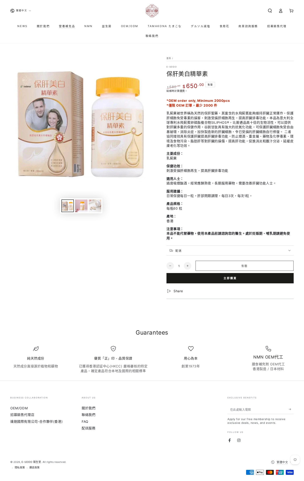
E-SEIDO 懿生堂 (31, 461)
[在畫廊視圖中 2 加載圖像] (81, 206)
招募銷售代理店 (22, 415)
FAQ (85, 421)
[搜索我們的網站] (270, 10)
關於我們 (88, 408)
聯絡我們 (88, 415)
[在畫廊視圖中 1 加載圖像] (67, 206)
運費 (182, 91)
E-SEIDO (171, 66)
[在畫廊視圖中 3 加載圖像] (95, 206)
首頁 (168, 58)
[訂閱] (291, 409)
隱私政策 (20, 467)
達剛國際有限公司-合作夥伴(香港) (36, 421)
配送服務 (88, 428)
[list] (152, 359)
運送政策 (34, 467)
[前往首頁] (152, 10)
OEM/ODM (19, 408)
